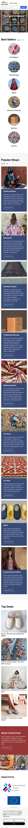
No (14, 820)
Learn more (5, 747)
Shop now (7, 207)
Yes (14, 823)
